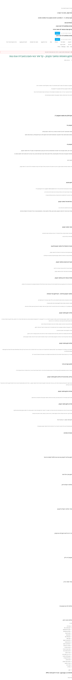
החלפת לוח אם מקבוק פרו (65, 606)
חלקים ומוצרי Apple (67, 640)
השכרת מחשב (68, 652)
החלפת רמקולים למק (67, 484)
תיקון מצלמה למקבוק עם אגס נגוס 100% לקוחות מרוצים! (58, 457)
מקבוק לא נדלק (68, 557)
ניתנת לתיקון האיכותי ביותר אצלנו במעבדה (55, 303)
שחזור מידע (68, 665)
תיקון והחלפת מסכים (67, 656)
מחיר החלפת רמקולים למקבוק (64, 509)
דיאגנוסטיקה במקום (67, 643)
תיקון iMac (69, 638)
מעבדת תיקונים (68, 663)
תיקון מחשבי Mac (67, 627)
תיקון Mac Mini (68, 636)
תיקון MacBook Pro (67, 629)
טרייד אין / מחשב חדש (66, 654)
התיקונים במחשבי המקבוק (50, 188)
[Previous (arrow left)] (2, 340)
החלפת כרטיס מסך (67, 645)
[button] (36, 623)
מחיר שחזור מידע (67, 582)
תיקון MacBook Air (67, 631)
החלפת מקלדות (68, 647)
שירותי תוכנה (68, 659)
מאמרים (69, 666)
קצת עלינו (69, 626)
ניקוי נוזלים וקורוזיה (67, 658)
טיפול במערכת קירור (67, 649)
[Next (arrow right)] (69, 340)
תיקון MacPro (68, 633)
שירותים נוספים (68, 642)
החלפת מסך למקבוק (67, 661)
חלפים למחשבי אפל (67, 650)
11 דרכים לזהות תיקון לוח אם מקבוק (63, 533)
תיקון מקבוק (68, 635)
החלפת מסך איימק (67, 620)
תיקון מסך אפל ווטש (67, 474)
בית (71, 52)
